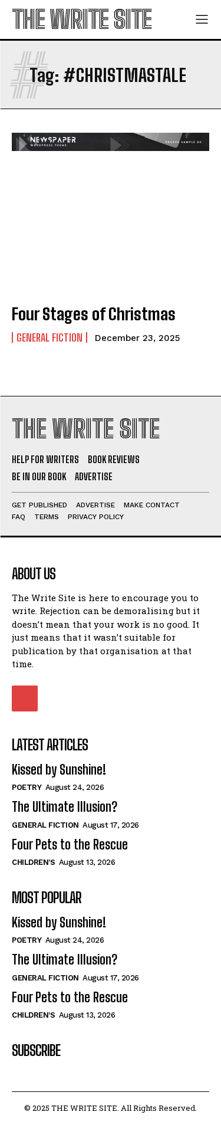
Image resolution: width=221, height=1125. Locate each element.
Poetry (26, 787)
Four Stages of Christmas (94, 314)
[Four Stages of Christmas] (110, 234)
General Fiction (50, 337)
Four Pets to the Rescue (70, 844)
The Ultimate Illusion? (64, 807)
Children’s (33, 862)
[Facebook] (25, 698)
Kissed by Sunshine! (59, 770)
